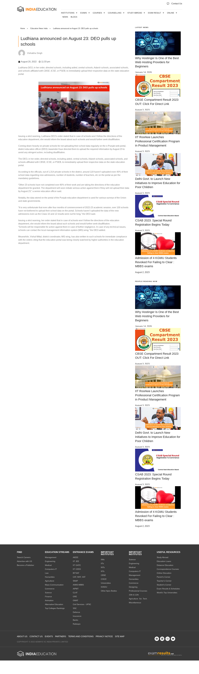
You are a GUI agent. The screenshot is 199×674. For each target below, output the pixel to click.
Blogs (74, 17)
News (65, 17)
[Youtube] (173, 639)
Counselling (114, 13)
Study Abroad (134, 13)
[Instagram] (167, 639)
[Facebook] (157, 639)
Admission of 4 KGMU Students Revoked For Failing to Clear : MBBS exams (156, 262)
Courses (97, 13)
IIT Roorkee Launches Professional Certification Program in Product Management (157, 141)
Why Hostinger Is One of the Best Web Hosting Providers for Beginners (157, 62)
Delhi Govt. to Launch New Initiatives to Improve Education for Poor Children (157, 183)
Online (170, 13)
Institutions (67, 13)
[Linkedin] (162, 639)
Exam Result (154, 13)
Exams (83, 13)
